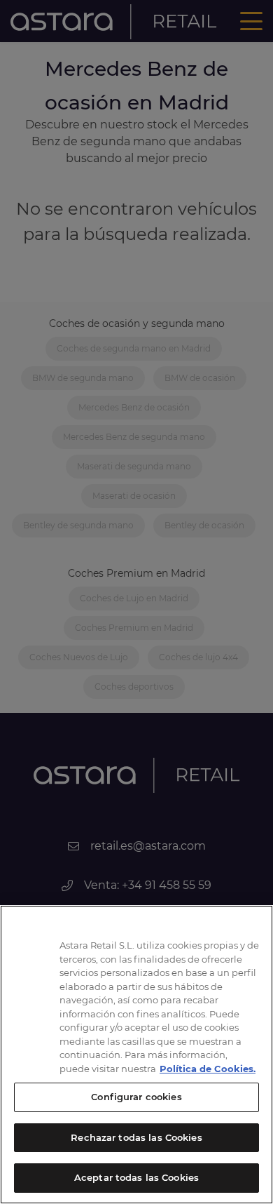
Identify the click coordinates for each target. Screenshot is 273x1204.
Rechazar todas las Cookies (136, 1137)
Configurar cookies (136, 1096)
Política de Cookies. (207, 1068)
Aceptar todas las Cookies (136, 1177)
